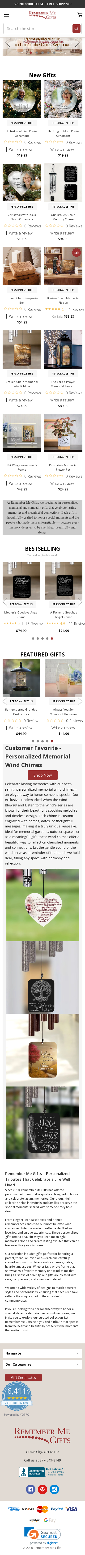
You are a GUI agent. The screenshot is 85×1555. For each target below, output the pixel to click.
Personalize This (21, 123)
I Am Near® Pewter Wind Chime (21, 614)
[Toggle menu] (6, 14)
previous (8, 42)
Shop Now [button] (43, 775)
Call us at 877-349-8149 (42, 1460)
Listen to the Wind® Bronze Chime (63, 614)
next (77, 42)
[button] (42, 43)
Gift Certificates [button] (23, 1377)
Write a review (21, 149)
